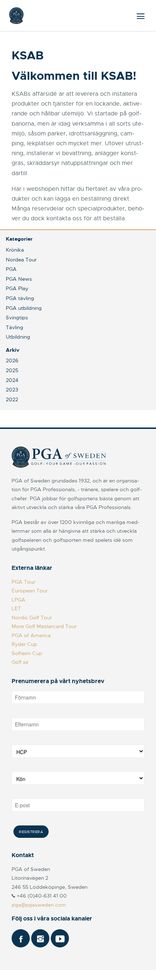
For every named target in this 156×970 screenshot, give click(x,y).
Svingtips (17, 317)
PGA (11, 269)
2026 (12, 360)
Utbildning (18, 337)
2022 (12, 399)
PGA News (19, 279)
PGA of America (31, 635)
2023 (12, 389)
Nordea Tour (21, 259)
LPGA (18, 599)
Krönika (15, 250)
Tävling (14, 327)
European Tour (30, 590)
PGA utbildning (24, 308)
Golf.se (20, 662)
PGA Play (17, 288)
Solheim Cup (27, 653)
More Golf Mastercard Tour (44, 626)
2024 (12, 380)
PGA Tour (23, 582)
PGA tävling (20, 298)
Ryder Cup (24, 644)
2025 (12, 370)
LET (16, 608)
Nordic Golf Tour (32, 617)
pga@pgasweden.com (39, 905)
